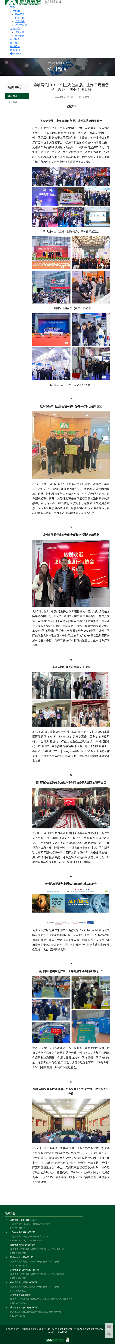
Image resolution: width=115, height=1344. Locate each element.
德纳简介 (20, 14)
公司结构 (20, 21)
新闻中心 (15, 28)
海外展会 (15, 42)
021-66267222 (17, 1228)
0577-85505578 (18, 1265)
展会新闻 (20, 35)
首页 (12, 7)
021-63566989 (34, 1240)
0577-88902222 (18, 1253)
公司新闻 (20, 32)
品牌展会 (15, 39)
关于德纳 (15, 10)
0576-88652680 (18, 1303)
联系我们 (15, 49)
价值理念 (20, 17)
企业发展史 (21, 24)
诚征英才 (15, 46)
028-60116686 (17, 1315)
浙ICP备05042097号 (62, 1329)
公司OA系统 (61, 1332)
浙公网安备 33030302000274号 (89, 1329)
